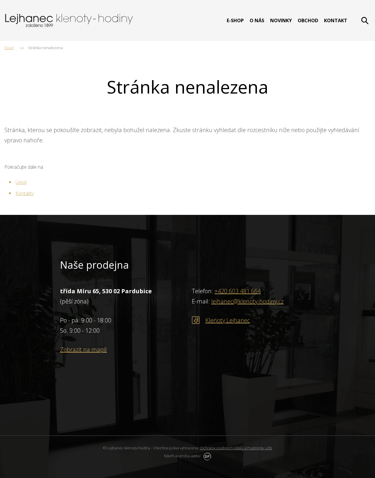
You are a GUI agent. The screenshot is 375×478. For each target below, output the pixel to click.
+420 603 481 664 (237, 291)
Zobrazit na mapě (83, 349)
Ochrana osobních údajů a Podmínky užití (236, 448)
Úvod (21, 182)
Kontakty (25, 193)
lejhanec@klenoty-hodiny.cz (247, 301)
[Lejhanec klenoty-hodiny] (69, 20)
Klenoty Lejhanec (227, 320)
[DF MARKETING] (206, 455)
